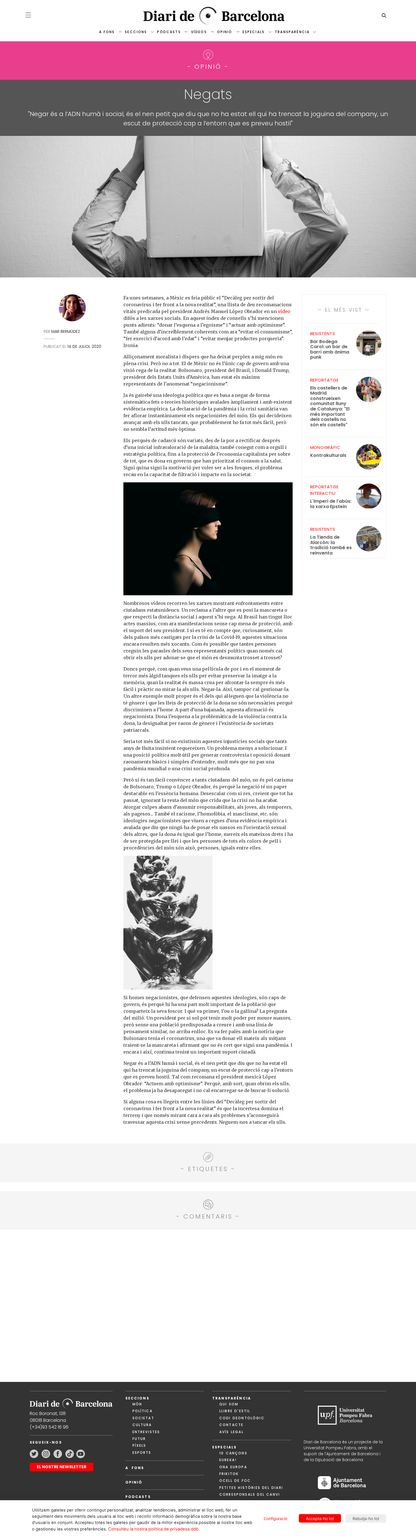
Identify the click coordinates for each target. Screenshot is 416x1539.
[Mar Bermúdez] (72, 309)
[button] (28, 15)
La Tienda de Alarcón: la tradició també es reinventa (331, 545)
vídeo (284, 311)
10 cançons (233, 1453)
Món (137, 1404)
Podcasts (138, 1496)
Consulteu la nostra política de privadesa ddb (153, 1529)
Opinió (224, 31)
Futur (139, 1438)
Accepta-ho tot (320, 1518)
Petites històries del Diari (251, 1487)
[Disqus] (208, 1305)
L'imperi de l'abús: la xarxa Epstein (330, 504)
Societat (143, 1418)
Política (142, 1411)
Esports (141, 1452)
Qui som (228, 1404)
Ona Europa (233, 1467)
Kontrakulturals (328, 455)
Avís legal (231, 1431)
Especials (254, 31)
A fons (107, 31)
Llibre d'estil (234, 1411)
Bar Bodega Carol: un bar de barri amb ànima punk (329, 349)
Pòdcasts (169, 31)
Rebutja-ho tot (366, 1518)
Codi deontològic (242, 1418)
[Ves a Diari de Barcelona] (208, 16)
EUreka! (228, 1459)
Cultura (142, 1424)
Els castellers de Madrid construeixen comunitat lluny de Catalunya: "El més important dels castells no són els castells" (329, 406)
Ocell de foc (235, 1480)
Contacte (231, 1424)
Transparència (292, 31)
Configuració (275, 1518)
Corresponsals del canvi (249, 1494)
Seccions (136, 31)
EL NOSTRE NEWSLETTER (61, 1467)
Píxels (139, 1445)
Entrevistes (146, 1431)
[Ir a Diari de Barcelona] (71, 1402)
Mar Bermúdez (65, 331)
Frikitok (229, 1473)
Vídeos (199, 31)
